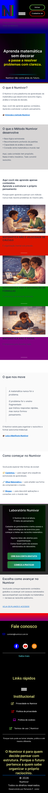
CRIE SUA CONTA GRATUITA (24, 556)
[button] (37, 7)
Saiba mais (24, 656)
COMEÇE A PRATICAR (24, 565)
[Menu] (21, 12)
